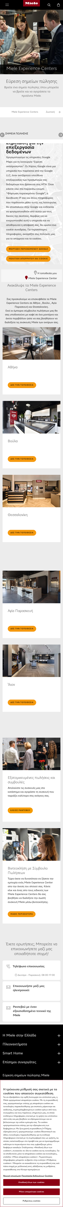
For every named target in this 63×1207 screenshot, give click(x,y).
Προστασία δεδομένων (32, 1176)
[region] (31, 1143)
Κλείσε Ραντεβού (20, 810)
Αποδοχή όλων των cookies (31, 1182)
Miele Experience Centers (25, 112)
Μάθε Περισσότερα (21, 914)
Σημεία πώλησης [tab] (16, 133)
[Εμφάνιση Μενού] (7, 5)
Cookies (49, 1176)
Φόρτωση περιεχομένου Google (28, 249)
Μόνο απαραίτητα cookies (31, 1192)
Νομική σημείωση (12, 1176)
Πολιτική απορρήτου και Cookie (28, 259)
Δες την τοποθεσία (21, 385)
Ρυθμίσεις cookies (31, 1201)
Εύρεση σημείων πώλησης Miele (26, 1075)
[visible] (27, 966)
